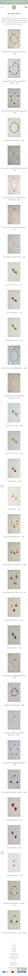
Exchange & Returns (14, 954)
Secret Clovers (16, 967)
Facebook (14, 962)
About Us (14, 945)
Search (14, 959)
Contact (14, 947)
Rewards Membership (14, 958)
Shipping (14, 951)
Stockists (14, 949)
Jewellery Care (14, 956)
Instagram (14, 964)
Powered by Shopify (14, 969)
